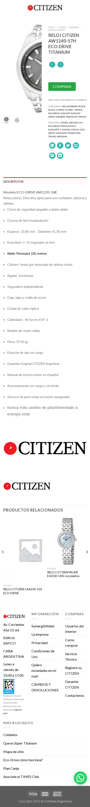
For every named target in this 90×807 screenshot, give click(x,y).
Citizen (62, 27)
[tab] (45, 181)
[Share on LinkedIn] (60, 155)
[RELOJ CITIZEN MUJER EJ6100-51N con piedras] (67, 541)
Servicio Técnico (71, 656)
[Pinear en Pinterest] (52, 155)
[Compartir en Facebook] (60, 145)
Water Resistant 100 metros (27, 253)
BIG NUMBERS (70, 106)
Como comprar (71, 643)
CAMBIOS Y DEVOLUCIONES (45, 687)
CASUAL (75, 129)
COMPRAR (62, 86)
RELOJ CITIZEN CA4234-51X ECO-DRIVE (22, 591)
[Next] (35, 68)
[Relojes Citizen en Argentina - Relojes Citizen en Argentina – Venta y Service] (45, 7)
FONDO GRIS (74, 133)
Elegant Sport (56, 30)
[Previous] (10, 68)
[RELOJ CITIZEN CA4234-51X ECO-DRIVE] (23, 550)
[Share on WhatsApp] (52, 145)
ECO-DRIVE (54, 113)
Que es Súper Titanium (20, 743)
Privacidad (39, 643)
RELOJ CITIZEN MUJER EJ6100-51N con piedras (63, 574)
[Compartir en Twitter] (68, 145)
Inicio (51, 27)
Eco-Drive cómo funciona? (23, 760)
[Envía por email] (76, 145)
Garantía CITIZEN (72, 684)
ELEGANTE (61, 133)
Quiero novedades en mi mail (43, 670)
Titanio (82, 116)
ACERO (64, 122)
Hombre (74, 27)
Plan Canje (11, 768)
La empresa (39, 634)
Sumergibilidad (42, 626)
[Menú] (6, 7)
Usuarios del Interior (74, 629)
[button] (80, 777)
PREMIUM (71, 116)
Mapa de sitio (13, 752)
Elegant (65, 113)
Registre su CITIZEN (73, 670)
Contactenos (74, 695)
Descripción (13, 181)
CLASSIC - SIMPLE (73, 109)
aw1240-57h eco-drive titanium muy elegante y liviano (65, 126)
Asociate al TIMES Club (21, 776)
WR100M (62, 136)
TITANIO (52, 136)
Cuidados (10, 735)
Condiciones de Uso (42, 654)
